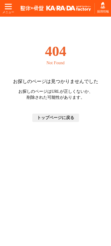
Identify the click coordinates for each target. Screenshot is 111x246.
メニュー (8, 12)
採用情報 (103, 11)
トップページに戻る (55, 117)
